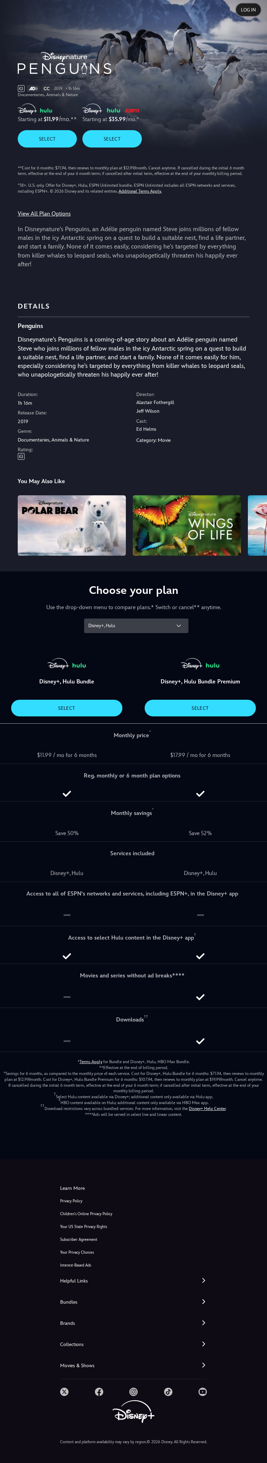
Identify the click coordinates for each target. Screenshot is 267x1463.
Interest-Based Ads (75, 1265)
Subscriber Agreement (78, 1239)
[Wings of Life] (187, 525)
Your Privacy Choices (77, 1252)
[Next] (255, 525)
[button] (133, 1281)
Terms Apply (91, 1061)
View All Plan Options (44, 213)
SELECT (47, 139)
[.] (64, 1392)
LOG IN (248, 9)
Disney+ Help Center (207, 1108)
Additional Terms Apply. (140, 191)
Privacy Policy (71, 1201)
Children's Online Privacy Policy (86, 1214)
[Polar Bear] (72, 525)
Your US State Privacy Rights (83, 1227)
